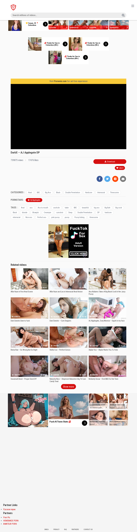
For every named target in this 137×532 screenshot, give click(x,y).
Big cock (118, 208)
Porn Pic (6, 517)
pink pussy (55, 217)
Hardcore (88, 192)
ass (31, 208)
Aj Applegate (35, 200)
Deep (70, 212)
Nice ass (29, 217)
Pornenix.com (60, 81)
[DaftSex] (13, 7)
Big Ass (48, 192)
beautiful (85, 208)
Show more (68, 386)
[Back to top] (130, 523)
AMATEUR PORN (10, 524)
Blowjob (36, 212)
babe (67, 208)
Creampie (47, 212)
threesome (94, 217)
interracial (16, 217)
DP (98, 212)
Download (111, 162)
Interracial (101, 192)
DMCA (46, 529)
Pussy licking (79, 217)
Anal (30, 192)
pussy (67, 217)
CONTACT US (88, 529)
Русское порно (9, 509)
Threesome (114, 192)
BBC (38, 192)
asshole (56, 208)
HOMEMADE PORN (10, 520)
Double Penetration (72, 192)
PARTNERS (75, 529)
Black (58, 192)
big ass (96, 208)
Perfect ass (41, 217)
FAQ (65, 529)
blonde (24, 212)
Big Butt (107, 208)
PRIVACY (56, 529)
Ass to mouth (43, 208)
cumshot (59, 212)
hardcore (108, 212)
